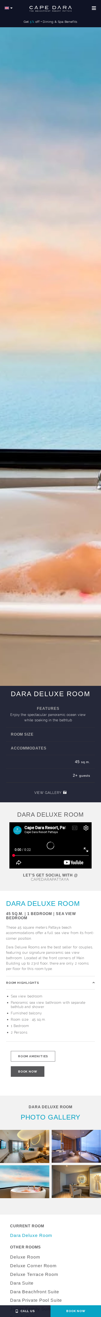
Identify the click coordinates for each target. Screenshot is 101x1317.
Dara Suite (22, 1283)
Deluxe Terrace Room (34, 1274)
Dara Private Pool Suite (36, 1300)
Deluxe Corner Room (33, 1265)
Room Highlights (22, 983)
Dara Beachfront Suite (34, 1291)
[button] (50, 982)
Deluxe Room (25, 1257)
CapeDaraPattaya (50, 879)
